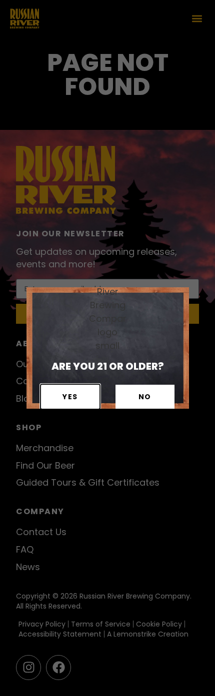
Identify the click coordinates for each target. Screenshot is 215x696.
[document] (107, 348)
